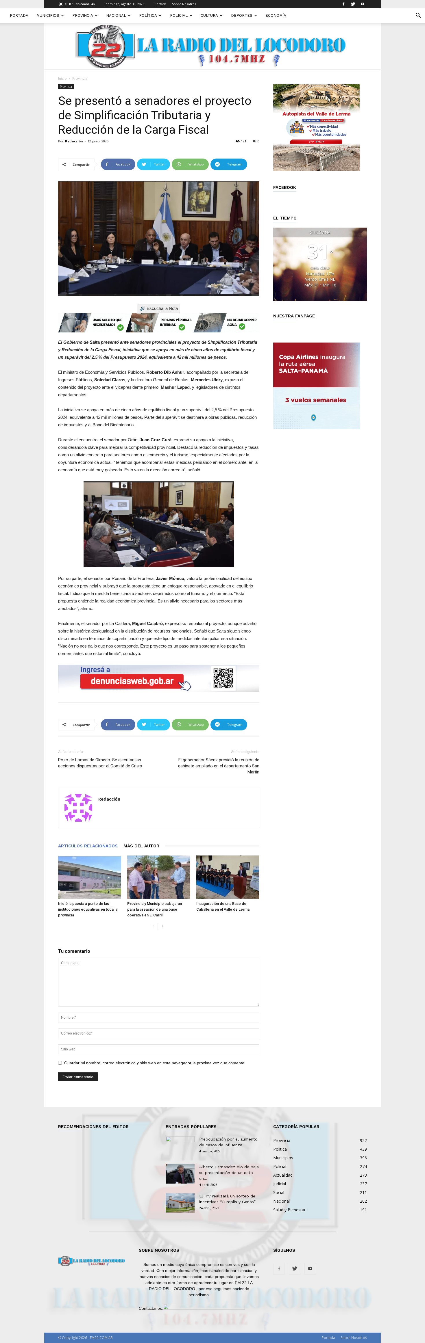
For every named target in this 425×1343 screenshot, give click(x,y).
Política (148, 15)
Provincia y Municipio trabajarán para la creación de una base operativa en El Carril (154, 909)
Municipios (47, 15)
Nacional (116, 15)
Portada (160, 4)
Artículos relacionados (88, 846)
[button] (418, 16)
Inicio (62, 78)
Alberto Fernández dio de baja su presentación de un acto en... (229, 1173)
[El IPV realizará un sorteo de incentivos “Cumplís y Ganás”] (180, 1203)
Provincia (82, 15)
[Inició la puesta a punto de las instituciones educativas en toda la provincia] (89, 877)
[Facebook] (343, 4)
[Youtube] (362, 4)
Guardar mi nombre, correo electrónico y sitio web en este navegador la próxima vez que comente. (154, 1063)
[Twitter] (353, 4)
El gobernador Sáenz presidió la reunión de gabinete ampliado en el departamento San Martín (218, 766)
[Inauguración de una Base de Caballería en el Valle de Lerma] (227, 877)
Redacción (74, 141)
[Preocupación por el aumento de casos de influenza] (180, 1146)
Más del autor (141, 846)
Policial (179, 15)
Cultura (209, 15)
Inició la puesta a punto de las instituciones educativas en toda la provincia (87, 909)
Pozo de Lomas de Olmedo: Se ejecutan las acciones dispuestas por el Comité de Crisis (100, 763)
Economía (275, 15)
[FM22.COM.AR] (212, 46)
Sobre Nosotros (184, 4)
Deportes (241, 15)
